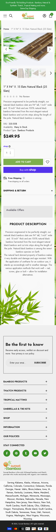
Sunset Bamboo (23, 524)
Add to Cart (23, 161)
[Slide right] (50, 49)
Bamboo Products (26, 130)
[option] (28, 5)
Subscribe (40, 362)
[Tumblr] (25, 453)
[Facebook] (6, 453)
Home (6, 29)
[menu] (5, 15)
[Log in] (44, 16)
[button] (11, 16)
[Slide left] (6, 49)
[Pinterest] (16, 453)
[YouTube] (35, 453)
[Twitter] (44, 453)
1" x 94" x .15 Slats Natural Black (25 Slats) (25, 89)
